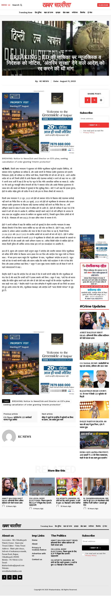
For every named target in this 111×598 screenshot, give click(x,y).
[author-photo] (4, 506)
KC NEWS (44, 81)
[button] (17, 5)
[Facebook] (87, 100)
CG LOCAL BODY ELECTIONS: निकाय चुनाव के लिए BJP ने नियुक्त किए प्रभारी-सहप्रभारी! (40, 501)
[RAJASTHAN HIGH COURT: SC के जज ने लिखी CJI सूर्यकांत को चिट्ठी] (94, 379)
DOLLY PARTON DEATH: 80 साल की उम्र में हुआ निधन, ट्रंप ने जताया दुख (93, 424)
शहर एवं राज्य (66, 51)
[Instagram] (9, 577)
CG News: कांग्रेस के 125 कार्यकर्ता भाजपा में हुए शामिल (17, 418)
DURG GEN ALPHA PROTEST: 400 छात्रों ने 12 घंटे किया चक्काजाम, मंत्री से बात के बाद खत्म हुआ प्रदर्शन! (94, 455)
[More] (101, 100)
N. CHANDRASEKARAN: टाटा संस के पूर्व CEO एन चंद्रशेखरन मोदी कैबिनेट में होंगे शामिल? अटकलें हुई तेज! (96, 501)
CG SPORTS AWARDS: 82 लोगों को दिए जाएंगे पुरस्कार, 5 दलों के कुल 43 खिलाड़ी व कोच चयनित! (68, 500)
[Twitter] (94, 100)
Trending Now (48, 51)
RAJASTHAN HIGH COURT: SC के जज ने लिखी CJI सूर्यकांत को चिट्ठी (93, 393)
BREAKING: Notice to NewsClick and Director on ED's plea (41, 401)
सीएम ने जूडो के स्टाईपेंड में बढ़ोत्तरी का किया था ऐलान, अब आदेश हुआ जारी (57, 418)
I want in (93, 125)
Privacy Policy (88, 133)
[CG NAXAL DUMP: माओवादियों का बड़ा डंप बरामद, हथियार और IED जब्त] (94, 351)
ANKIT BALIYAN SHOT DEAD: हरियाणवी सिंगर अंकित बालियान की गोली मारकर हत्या (94, 335)
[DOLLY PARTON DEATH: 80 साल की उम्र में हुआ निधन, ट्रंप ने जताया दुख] (94, 409)
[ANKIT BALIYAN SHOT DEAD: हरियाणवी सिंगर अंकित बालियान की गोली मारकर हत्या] (94, 320)
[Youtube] (20, 577)
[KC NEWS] (9, 437)
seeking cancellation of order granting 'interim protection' (32, 405)
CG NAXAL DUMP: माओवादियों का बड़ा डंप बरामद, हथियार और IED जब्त (94, 364)
